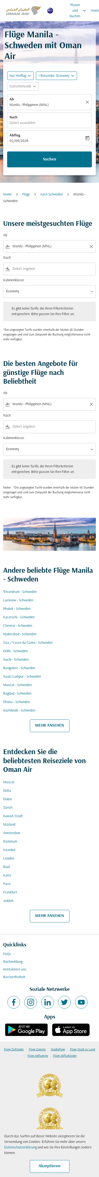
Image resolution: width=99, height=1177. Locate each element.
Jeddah (8, 901)
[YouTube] (81, 1002)
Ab (12, 99)
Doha (7, 791)
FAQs (7, 954)
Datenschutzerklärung (20, 1147)
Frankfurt (10, 892)
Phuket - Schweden (16, 609)
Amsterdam (11, 833)
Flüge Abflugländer (65, 1056)
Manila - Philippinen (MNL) (29, 105)
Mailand (9, 825)
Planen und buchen (78, 10)
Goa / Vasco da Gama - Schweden (28, 643)
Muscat (9, 782)
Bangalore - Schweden (19, 668)
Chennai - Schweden (17, 626)
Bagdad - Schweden (17, 694)
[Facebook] (13, 1002)
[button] (56, 75)
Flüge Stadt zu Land (82, 1049)
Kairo (7, 876)
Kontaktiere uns (14, 970)
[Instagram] (30, 1002)
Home (7, 194)
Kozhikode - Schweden (19, 711)
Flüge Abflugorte (37, 1056)
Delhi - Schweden (15, 651)
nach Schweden (51, 194)
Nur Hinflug (18, 76)
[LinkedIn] (47, 1002)
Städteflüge (58, 1049)
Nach (13, 117)
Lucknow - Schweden (18, 600)
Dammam (10, 842)
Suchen (49, 159)
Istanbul (9, 850)
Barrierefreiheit (14, 977)
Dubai (7, 799)
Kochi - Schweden (16, 660)
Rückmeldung (12, 962)
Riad (6, 867)
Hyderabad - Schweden (19, 634)
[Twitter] (64, 1002)
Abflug (15, 135)
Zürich (7, 808)
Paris (7, 884)
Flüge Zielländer (14, 1049)
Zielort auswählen (22, 123)
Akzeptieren (49, 1166)
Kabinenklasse (13, 280)
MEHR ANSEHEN (49, 725)
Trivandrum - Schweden (20, 592)
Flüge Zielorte (37, 1049)
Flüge (26, 194)
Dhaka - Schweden (16, 702)
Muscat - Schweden (17, 685)
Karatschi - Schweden (19, 617)
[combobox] (49, 246)
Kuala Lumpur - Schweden (22, 677)
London (8, 859)
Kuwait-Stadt (13, 816)
